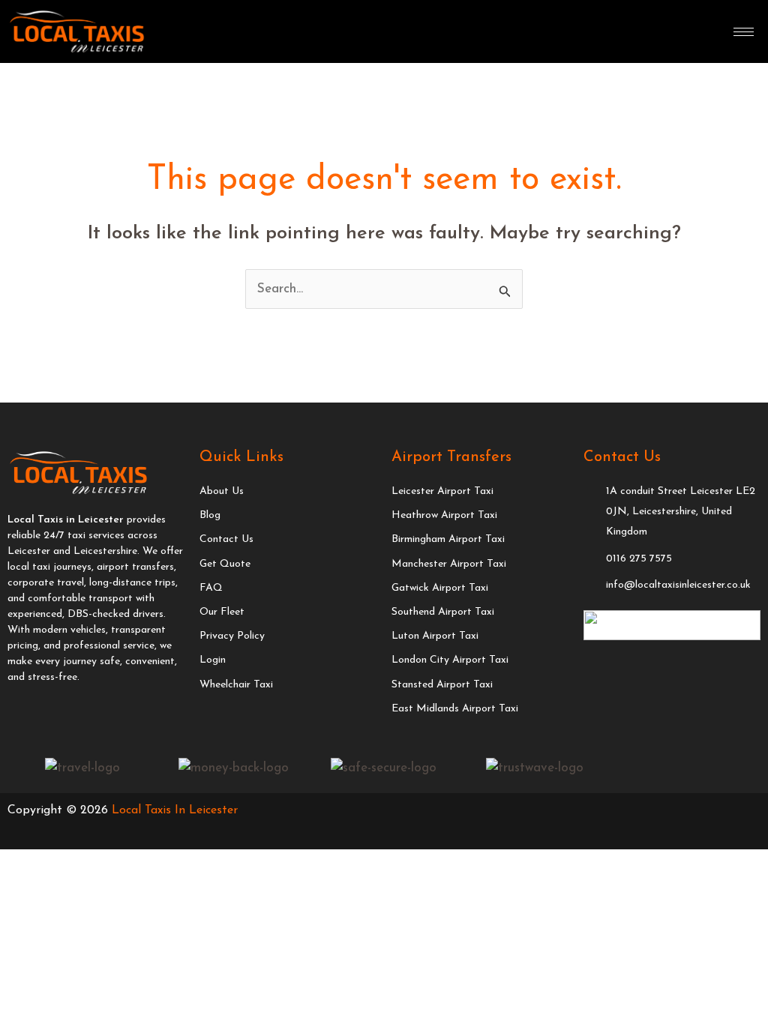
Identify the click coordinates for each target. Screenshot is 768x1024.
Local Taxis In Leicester (175, 810)
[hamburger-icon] (743, 32)
